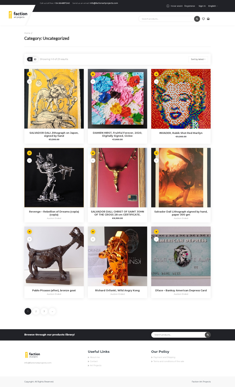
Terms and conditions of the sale (168, 361)
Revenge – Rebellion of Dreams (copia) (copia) (54, 213)
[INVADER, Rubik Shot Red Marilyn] (181, 99)
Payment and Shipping (164, 357)
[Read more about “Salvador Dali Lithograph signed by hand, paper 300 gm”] (156, 153)
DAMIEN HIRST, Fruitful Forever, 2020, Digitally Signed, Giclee (117, 134)
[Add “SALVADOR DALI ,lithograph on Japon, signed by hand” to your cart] (29, 74)
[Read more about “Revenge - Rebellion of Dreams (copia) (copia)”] (29, 153)
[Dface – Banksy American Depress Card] (181, 256)
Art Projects (95, 365)
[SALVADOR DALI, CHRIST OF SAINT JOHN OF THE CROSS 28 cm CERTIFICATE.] (117, 177)
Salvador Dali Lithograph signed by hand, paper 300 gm (181, 213)
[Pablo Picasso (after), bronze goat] (54, 256)
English (212, 6)
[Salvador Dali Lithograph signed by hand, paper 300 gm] (181, 177)
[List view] (35, 59)
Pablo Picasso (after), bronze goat (54, 290)
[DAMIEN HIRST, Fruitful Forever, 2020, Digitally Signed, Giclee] (117, 99)
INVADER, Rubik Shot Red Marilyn (180, 133)
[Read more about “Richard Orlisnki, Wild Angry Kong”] (93, 231)
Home (27, 33)
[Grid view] (30, 59)
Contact (94, 361)
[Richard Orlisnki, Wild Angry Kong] (117, 256)
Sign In (202, 6)
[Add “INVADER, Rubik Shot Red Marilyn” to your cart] (156, 74)
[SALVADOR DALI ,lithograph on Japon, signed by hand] (54, 99)
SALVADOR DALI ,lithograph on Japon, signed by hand (54, 134)
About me (95, 357)
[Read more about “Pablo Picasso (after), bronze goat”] (29, 231)
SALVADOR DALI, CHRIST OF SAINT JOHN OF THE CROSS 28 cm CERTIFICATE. (117, 213)
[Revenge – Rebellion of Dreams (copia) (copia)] (54, 177)
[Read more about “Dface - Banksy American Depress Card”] (156, 231)
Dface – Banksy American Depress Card (181, 290)
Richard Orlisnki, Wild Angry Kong (117, 290)
